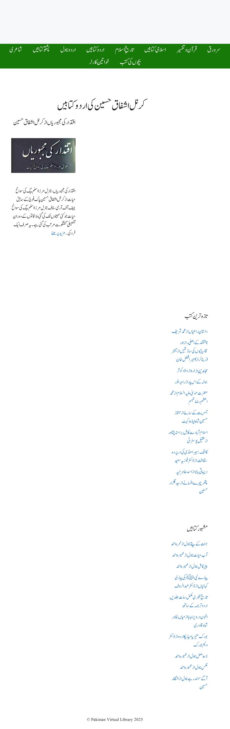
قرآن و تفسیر (187, 50)
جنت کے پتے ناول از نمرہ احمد (189, 544)
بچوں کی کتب (130, 62)
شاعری (16, 50)
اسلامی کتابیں (155, 50)
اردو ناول (68, 50)
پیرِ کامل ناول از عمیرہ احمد (192, 566)
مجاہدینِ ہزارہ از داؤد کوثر (192, 371)
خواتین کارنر (99, 62)
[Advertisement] (117, 20)
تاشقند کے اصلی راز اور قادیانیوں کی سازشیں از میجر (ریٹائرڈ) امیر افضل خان (190, 351)
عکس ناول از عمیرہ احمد (194, 667)
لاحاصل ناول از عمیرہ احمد (191, 656)
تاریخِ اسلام (124, 50)
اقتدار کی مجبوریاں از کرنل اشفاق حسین (44, 122)
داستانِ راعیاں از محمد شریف (190, 331)
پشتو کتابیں (41, 50)
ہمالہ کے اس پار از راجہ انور (191, 382)
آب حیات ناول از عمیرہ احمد (190, 555)
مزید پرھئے (58, 233)
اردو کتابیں (95, 50)
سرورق (213, 50)
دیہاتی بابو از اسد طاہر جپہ (192, 472)
